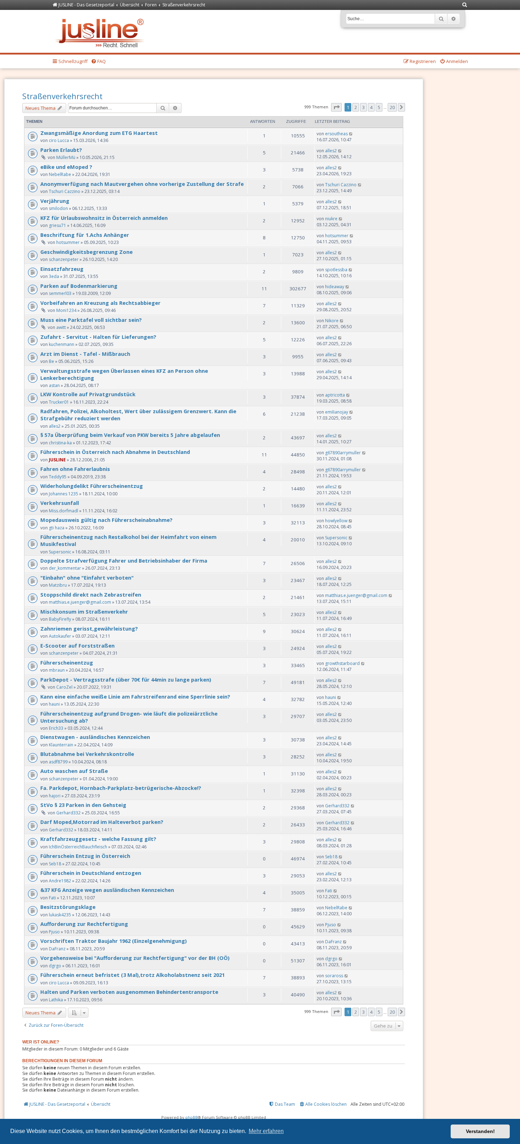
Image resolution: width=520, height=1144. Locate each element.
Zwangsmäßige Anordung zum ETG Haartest (99, 132)
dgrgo (55, 966)
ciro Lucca (59, 140)
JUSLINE (57, 460)
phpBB (191, 1117)
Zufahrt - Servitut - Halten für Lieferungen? (98, 336)
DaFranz (57, 949)
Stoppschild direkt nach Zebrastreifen (90, 594)
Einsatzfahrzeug (61, 268)
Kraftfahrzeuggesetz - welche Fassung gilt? (98, 838)
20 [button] (392, 107)
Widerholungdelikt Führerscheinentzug (91, 485)
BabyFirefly (60, 619)
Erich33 (56, 728)
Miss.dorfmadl (63, 511)
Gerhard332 (68, 813)
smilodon (58, 208)
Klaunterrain (61, 745)
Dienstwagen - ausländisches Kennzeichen (95, 736)
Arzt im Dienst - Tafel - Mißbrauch (85, 353)
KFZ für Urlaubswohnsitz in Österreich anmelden (104, 217)
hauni (54, 704)
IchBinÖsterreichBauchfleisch (78, 847)
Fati (52, 898)
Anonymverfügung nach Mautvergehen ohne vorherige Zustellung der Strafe (142, 183)
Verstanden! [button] (480, 1131)
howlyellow (336, 521)
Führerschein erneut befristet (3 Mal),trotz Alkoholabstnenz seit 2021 (132, 974)
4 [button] (371, 107)
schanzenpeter (64, 259)
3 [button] (363, 107)
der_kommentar (65, 568)
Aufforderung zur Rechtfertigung (84, 923)
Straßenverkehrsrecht (62, 96)
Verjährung (54, 200)
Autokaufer (60, 636)
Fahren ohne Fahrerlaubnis (75, 468)
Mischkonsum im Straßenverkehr (84, 611)
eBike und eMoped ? (66, 166)
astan (54, 385)
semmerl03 (60, 293)
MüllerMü (65, 157)
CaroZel (64, 687)
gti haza (56, 528)
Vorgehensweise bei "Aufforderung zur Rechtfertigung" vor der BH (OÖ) (135, 957)
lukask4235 (60, 915)
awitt (61, 327)
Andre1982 (60, 881)
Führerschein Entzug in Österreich (85, 855)
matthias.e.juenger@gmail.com (80, 602)
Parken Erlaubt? (61, 149)
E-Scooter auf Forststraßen (77, 645)
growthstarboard (342, 663)
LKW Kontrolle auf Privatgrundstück (87, 394)
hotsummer (68, 242)
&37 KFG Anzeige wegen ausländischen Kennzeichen (107, 889)
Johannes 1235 (63, 494)
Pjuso (54, 932)
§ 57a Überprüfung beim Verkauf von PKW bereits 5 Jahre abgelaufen (130, 434)
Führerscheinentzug (66, 662)
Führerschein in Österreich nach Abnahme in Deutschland (115, 451)
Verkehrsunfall (59, 502)
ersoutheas (336, 134)
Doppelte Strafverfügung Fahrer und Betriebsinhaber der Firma (123, 560)
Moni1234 (66, 310)
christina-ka (60, 443)
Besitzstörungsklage (68, 906)
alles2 (331, 151)
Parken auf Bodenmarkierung (78, 285)
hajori (54, 796)
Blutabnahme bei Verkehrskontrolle (87, 753)
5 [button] (379, 107)
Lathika (56, 1000)
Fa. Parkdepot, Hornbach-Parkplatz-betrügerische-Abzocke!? (120, 787)
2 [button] (355, 107)
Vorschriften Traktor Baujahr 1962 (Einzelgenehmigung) (113, 940)
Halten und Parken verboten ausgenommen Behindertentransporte (129, 991)
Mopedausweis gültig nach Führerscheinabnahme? (106, 519)
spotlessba (336, 270)
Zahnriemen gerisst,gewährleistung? (89, 628)
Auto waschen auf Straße (74, 770)
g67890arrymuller (343, 453)
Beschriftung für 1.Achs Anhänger (84, 234)
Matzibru (58, 585)
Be (51, 361)
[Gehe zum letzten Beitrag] (351, 134)
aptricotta (335, 395)
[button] (336, 107)
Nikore (332, 321)
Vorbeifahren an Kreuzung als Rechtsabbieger (100, 302)
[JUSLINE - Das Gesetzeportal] (101, 31)
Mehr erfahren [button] (266, 1131)
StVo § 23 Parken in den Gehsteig (83, 804)
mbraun (57, 670)
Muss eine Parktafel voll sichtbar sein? (91, 319)
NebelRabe (60, 174)
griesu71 (57, 225)
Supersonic (60, 552)
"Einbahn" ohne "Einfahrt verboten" (87, 577)
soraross (334, 976)
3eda (54, 276)
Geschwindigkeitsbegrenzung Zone (86, 251)
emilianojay (336, 412)
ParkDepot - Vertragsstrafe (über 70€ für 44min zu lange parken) (125, 679)
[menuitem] (465, 5)
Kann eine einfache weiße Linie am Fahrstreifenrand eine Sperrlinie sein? (135, 696)
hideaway (334, 287)
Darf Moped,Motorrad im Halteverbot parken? (101, 821)
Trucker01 (59, 402)
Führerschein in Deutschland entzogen (90, 872)
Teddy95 (58, 477)
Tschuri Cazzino (64, 191)
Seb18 (55, 864)
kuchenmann (61, 344)
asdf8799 (58, 762)
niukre (331, 219)
